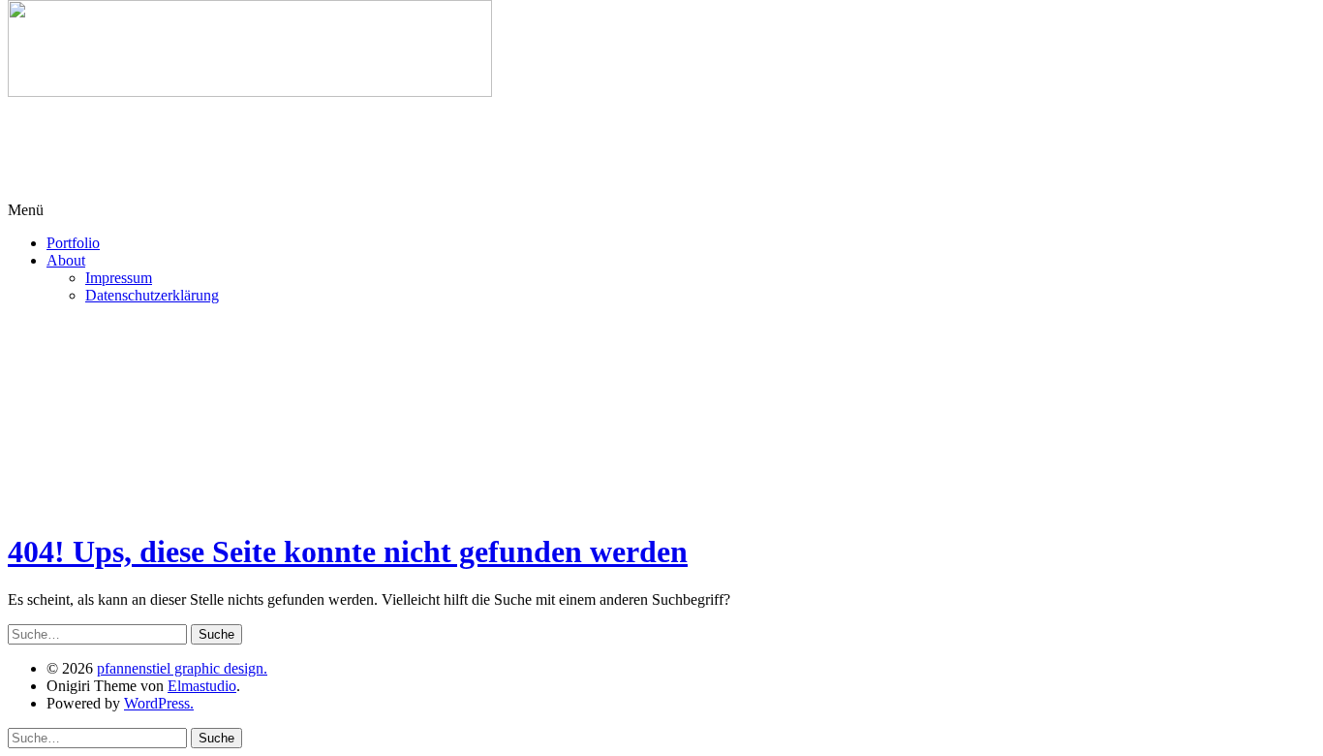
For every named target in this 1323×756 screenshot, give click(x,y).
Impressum (118, 277)
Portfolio (73, 243)
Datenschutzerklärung (152, 295)
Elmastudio (202, 685)
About (65, 260)
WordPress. (159, 703)
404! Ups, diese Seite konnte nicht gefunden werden (348, 551)
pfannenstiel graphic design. (182, 668)
